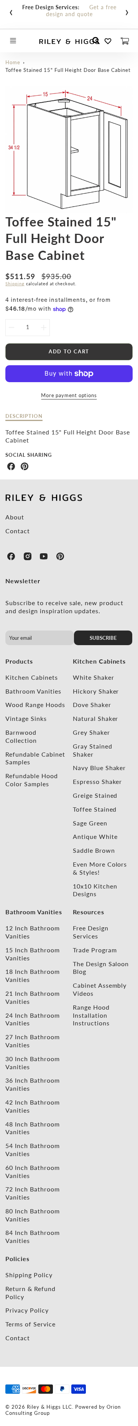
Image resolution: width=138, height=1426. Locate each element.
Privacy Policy (26, 1310)
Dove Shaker (92, 704)
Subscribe (103, 638)
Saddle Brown (94, 850)
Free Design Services (90, 932)
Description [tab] (24, 416)
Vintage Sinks (25, 718)
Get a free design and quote (81, 10)
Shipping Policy (28, 1274)
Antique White (95, 836)
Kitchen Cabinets (31, 677)
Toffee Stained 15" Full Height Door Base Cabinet (67, 70)
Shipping (15, 283)
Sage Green (90, 823)
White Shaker (93, 677)
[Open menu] (13, 40)
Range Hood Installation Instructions (91, 1015)
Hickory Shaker (96, 691)
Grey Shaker (91, 732)
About (14, 517)
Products (19, 661)
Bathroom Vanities (33, 691)
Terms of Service (30, 1324)
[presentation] (11, 11)
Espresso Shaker (97, 781)
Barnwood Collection (21, 736)
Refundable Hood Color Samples (31, 779)
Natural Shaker (95, 718)
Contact (17, 530)
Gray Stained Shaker (92, 750)
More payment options (69, 395)
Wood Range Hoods (35, 704)
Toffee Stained (95, 809)
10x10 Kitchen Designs (95, 890)
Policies (17, 1258)
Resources (88, 911)
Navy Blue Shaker (99, 767)
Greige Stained (95, 795)
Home (12, 62)
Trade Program (95, 949)
